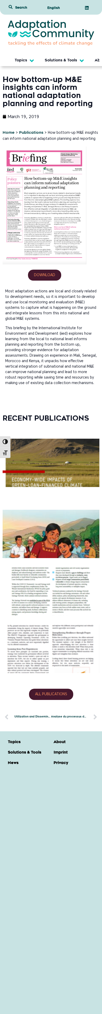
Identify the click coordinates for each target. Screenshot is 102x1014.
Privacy (61, 763)
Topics (14, 742)
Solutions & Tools (24, 753)
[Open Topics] (32, 60)
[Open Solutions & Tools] (81, 60)
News (13, 763)
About (60, 742)
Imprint (61, 753)
